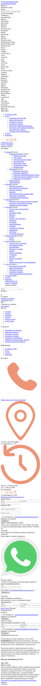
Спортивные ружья (20, 165)
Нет (6, 110)
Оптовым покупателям (17, 266)
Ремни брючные (15, 224)
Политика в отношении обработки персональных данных (17, 339)
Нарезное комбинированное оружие (26, 175)
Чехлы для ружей (15, 258)
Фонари (12, 257)
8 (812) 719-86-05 (7, 145)
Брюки (11, 211)
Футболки (13, 232)
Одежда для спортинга (17, 218)
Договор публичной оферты (15, 342)
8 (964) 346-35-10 (7, 143)
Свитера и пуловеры (16, 228)
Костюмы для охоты (16, 234)
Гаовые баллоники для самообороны (22, 262)
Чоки (11, 260)
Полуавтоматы (18, 161)
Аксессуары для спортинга (19, 209)
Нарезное (12, 169)
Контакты (8, 135)
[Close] (2, 578)
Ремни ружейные (15, 253)
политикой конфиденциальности (26, 517)
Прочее (12, 251)
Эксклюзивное (14, 182)
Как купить (5, 608)
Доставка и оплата (15, 270)
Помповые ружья (19, 163)
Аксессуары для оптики (17, 243)
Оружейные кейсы (16, 245)
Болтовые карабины (20, 173)
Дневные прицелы (16, 186)
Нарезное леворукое (20, 171)
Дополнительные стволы (22, 160)
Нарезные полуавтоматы (22, 179)
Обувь (11, 237)
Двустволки (17, 158)
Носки (11, 239)
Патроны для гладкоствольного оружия (23, 201)
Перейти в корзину (8, 298)
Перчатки (12, 220)
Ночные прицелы (15, 190)
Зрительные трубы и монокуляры (21, 194)
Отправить (5, 521)
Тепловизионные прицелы (18, 198)
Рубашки (12, 226)
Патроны (8, 199)
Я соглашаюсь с (20, 517)
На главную (5, 306)
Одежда (8, 207)
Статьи (7, 133)
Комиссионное (14, 180)
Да (2, 110)
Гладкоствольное (15, 154)
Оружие (8, 152)
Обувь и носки (10, 236)
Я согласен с (17, 590)
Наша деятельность (16, 268)
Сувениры (13, 255)
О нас (7, 116)
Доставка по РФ (11, 114)
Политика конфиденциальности (20, 274)
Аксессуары (9, 241)
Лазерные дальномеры (17, 196)
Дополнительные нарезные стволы (26, 177)
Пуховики (13, 222)
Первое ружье (18, 167)
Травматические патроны (18, 205)
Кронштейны (14, 247)
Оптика (8, 184)
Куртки (12, 217)
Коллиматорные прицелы (18, 188)
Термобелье (13, 230)
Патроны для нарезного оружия (20, 203)
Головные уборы (15, 213)
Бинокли (12, 192)
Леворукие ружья (19, 156)
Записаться (5, 592)
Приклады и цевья (15, 249)
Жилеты (12, 215)
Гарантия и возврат (16, 272)
